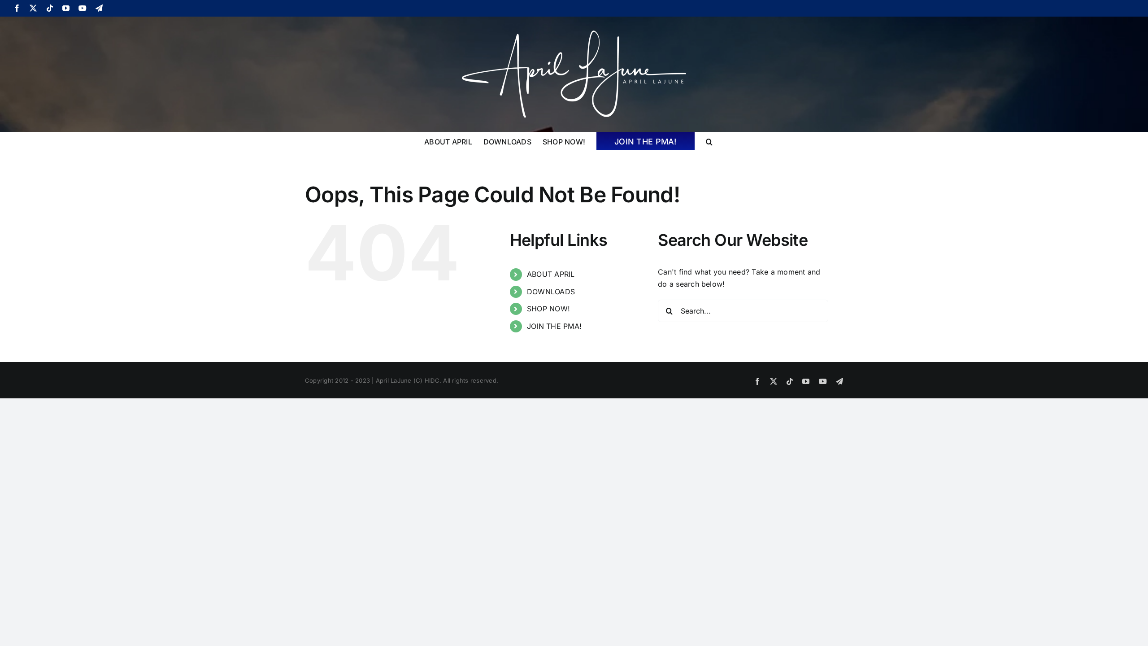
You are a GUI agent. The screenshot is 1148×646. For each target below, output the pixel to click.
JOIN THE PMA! (554, 326)
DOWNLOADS (551, 291)
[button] (709, 141)
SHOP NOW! (548, 308)
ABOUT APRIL (551, 274)
